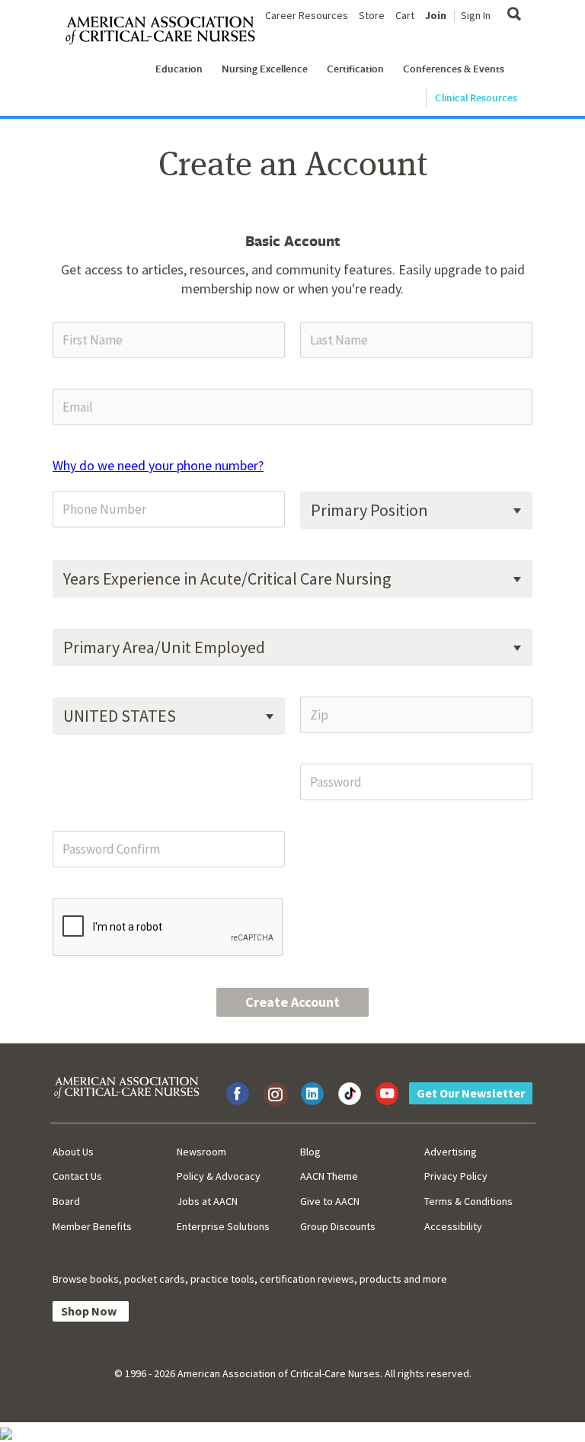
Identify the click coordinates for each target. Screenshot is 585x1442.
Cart (404, 15)
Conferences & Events (453, 68)
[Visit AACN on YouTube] (387, 1093)
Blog (310, 1151)
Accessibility (453, 1226)
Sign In (476, 15)
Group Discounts (338, 1226)
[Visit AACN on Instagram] (275, 1093)
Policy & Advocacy (219, 1176)
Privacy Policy (456, 1176)
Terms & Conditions (468, 1201)
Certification (355, 68)
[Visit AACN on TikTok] (349, 1093)
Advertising (450, 1151)
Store (372, 15)
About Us (73, 1151)
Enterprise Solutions (223, 1226)
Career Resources (306, 15)
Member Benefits (92, 1226)
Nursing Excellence (265, 68)
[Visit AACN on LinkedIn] (312, 1093)
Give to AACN (330, 1201)
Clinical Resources (476, 97)
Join (435, 15)
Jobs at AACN (207, 1201)
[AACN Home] (166, 30)
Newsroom (201, 1151)
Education (179, 68)
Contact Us (77, 1176)
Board (66, 1201)
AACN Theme (329, 1176)
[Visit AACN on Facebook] (237, 1093)
